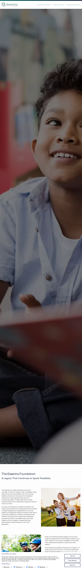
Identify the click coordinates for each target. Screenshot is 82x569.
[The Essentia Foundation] (10, 6)
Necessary (6, 567)
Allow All (72, 556)
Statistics (30, 567)
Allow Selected (72, 560)
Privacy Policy (6, 563)
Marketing (42, 567)
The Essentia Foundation (43, 5)
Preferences (19, 567)
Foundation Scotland (68, 551)
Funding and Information (73, 5)
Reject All (72, 565)
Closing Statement (58, 5)
